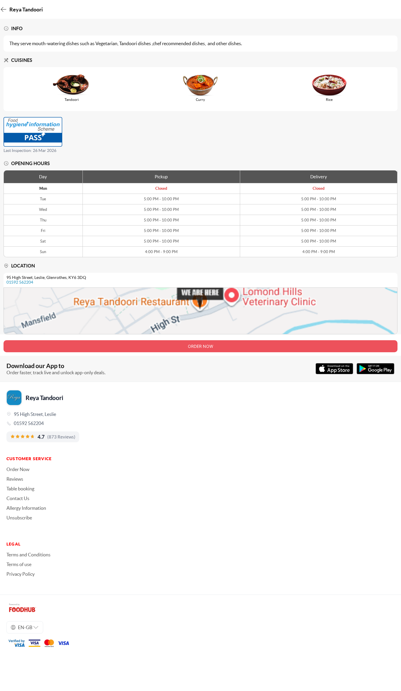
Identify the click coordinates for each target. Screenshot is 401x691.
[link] (200, 423)
